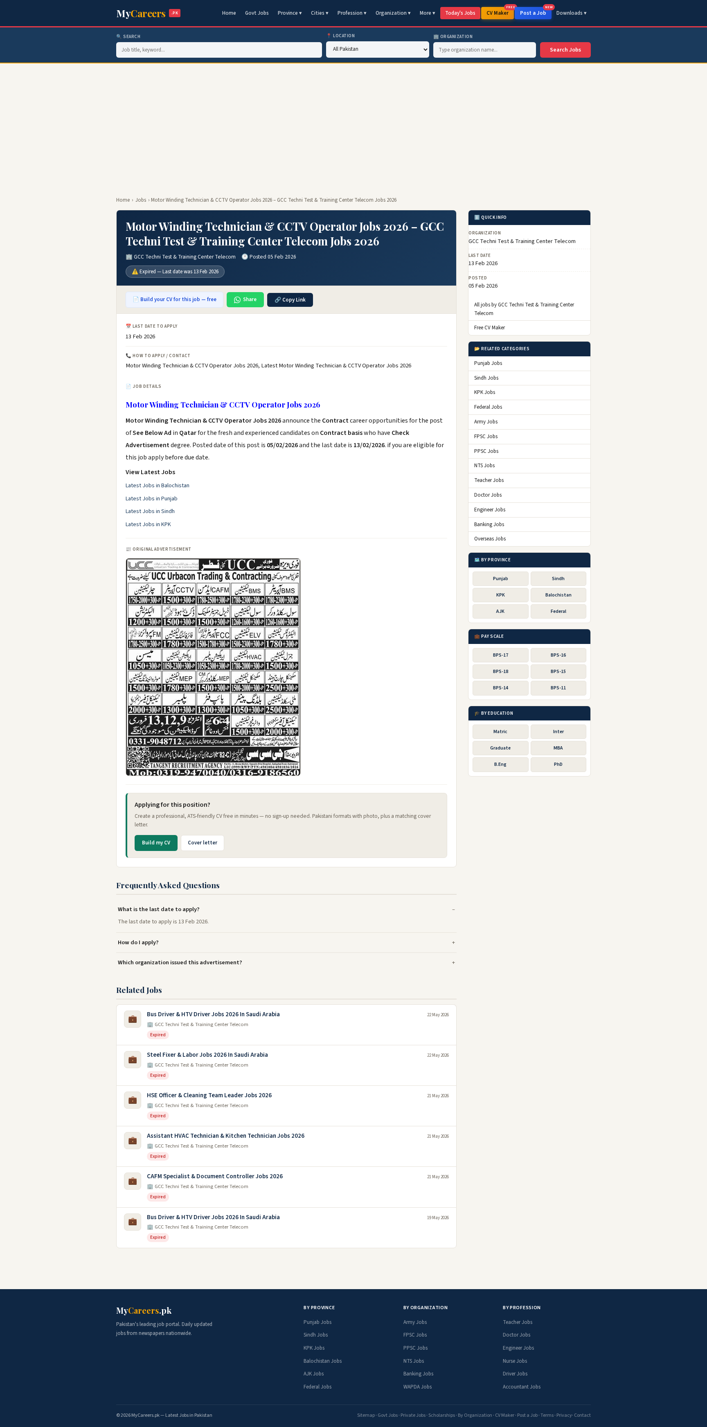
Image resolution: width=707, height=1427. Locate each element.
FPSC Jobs (486, 436)
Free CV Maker (489, 328)
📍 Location (340, 36)
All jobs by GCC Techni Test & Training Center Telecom (524, 309)
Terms (547, 1415)
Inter (558, 731)
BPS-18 (500, 671)
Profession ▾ (352, 13)
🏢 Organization (453, 37)
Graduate (500, 748)
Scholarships (441, 1415)
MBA (558, 748)
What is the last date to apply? (159, 909)
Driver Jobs (515, 1373)
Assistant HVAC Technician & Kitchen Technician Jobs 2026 (225, 1136)
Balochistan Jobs (323, 1361)
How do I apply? (138, 942)
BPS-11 (558, 687)
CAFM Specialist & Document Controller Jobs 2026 (215, 1176)
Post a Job (536, 12)
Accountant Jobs (521, 1387)
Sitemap (366, 1415)
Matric (500, 731)
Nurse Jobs (515, 1361)
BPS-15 (558, 671)
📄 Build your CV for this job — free (174, 299)
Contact (582, 1415)
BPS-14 (500, 687)
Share (250, 299)
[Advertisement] (353, 125)
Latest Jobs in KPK (148, 524)
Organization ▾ (393, 13)
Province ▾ (290, 13)
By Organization (475, 1415)
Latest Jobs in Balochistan (157, 486)
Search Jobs (565, 50)
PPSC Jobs (486, 451)
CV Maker (500, 12)
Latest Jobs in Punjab (152, 499)
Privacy (564, 1415)
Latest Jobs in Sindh (150, 511)
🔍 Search (128, 37)
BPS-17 (500, 655)
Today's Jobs (460, 13)
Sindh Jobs (486, 378)
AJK (500, 611)
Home (229, 13)
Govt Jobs (257, 13)
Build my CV (156, 842)
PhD (558, 764)
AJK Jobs (314, 1373)
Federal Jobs (488, 407)
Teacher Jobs (489, 480)
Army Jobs (486, 421)
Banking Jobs (489, 524)
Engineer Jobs (489, 509)
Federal (558, 611)
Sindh (558, 578)
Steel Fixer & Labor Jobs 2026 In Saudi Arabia (207, 1055)
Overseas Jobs (490, 538)
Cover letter (202, 842)
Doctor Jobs (488, 495)
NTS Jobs (484, 466)
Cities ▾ (320, 13)
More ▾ (427, 13)
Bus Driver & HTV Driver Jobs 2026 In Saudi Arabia (213, 1014)
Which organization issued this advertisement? (180, 962)
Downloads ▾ (571, 13)
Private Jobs (413, 1415)
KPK (500, 595)
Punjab (500, 578)
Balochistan (558, 595)
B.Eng (500, 764)
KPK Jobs (484, 392)
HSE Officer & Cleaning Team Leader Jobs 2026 (209, 1095)
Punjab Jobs (488, 363)
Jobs (140, 200)
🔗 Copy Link (290, 300)
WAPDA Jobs (417, 1387)
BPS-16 (558, 655)
